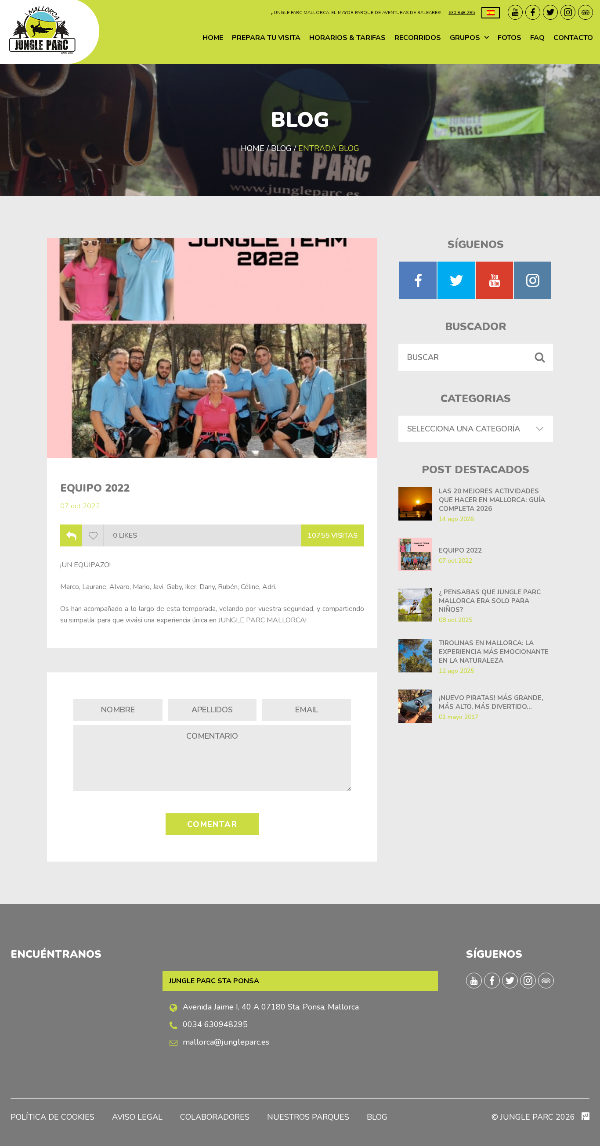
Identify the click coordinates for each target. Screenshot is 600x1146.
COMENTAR (212, 824)
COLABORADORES (214, 1117)
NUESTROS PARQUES (308, 1117)
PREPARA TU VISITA (266, 38)
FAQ (537, 38)
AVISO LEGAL (137, 1117)
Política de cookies (52, 1117)
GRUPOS (465, 38)
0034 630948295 (215, 1024)
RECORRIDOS (417, 38)
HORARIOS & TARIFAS (347, 38)
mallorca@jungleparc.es (226, 1042)
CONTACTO (573, 38)
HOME (212, 38)
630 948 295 (461, 13)
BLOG (377, 1117)
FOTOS (509, 38)
